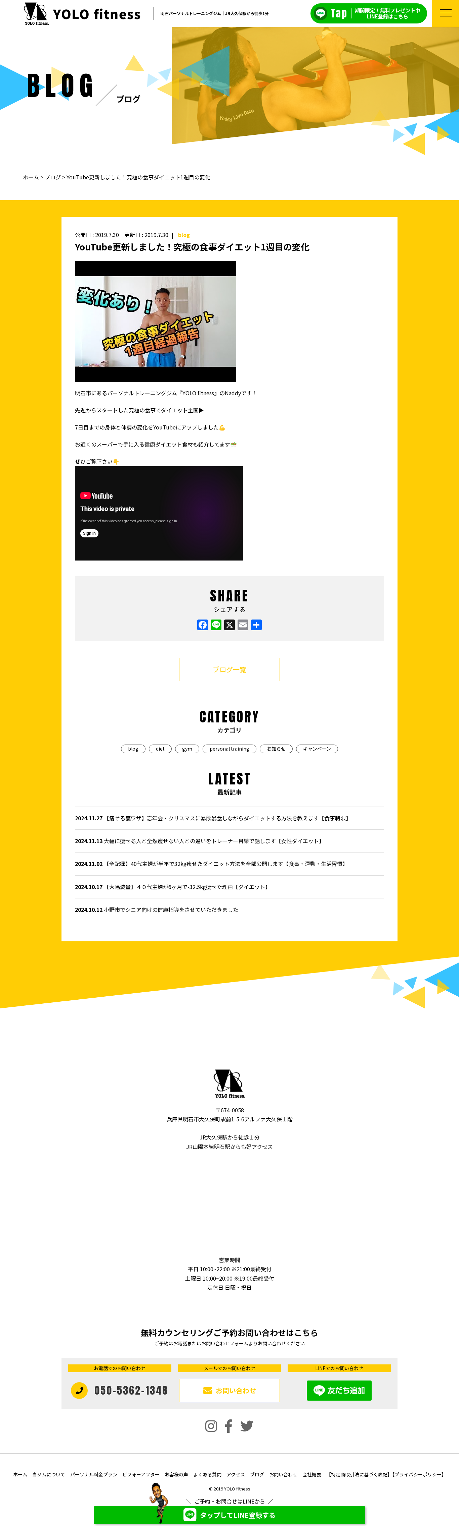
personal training (229, 748)
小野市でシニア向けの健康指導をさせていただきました (156, 909)
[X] (229, 625)
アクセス (235, 1474)
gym (187, 748)
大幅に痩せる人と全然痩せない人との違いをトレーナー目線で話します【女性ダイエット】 (199, 841)
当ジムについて (48, 1474)
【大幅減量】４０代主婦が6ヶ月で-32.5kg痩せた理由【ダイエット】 (172, 887)
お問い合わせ (283, 1474)
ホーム (31, 177)
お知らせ (276, 748)
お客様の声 (176, 1474)
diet (160, 748)
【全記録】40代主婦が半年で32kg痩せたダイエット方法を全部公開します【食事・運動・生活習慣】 (211, 864)
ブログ (53, 177)
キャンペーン (317, 748)
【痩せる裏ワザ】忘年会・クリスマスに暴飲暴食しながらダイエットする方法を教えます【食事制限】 (213, 818)
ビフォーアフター (141, 1474)
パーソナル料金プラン (93, 1474)
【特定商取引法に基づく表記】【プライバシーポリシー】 (386, 1474)
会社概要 (311, 1474)
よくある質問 (207, 1474)
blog (184, 235)
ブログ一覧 (229, 669)
